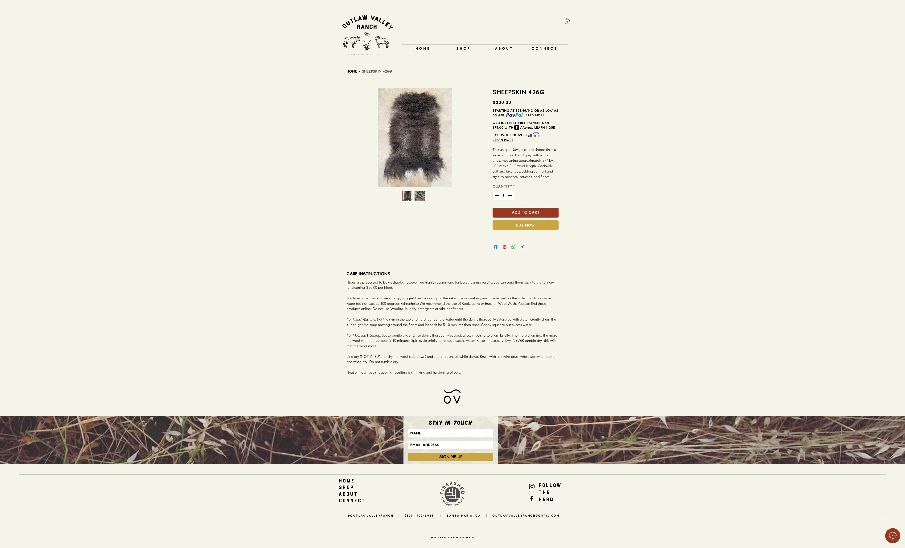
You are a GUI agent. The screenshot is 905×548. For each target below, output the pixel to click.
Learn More (534, 115)
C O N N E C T (352, 500)
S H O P (346, 487)
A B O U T (348, 494)
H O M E (346, 481)
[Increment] (510, 195)
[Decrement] (496, 195)
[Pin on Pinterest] (504, 247)
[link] (567, 21)
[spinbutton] (503, 195)
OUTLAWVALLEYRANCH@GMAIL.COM (525, 515)
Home (351, 71)
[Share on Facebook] (495, 247)
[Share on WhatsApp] (513, 247)
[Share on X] (522, 247)
